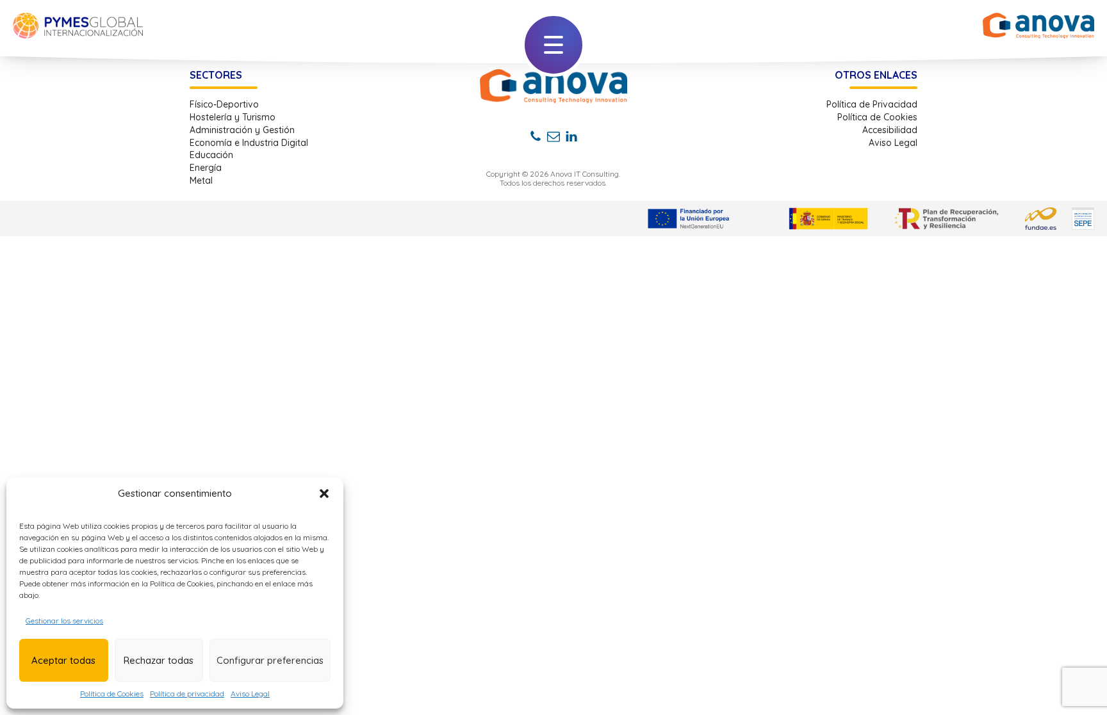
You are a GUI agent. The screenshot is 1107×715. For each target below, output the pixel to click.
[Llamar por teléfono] (535, 136)
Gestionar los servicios (64, 620)
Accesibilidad (889, 130)
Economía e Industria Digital (249, 143)
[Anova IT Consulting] (553, 86)
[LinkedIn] (571, 136)
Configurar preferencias (270, 660)
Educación (211, 155)
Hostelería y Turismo (232, 117)
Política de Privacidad (871, 104)
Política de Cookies (112, 693)
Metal (201, 180)
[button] (324, 493)
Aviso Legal (250, 693)
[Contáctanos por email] (553, 136)
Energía (206, 168)
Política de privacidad (187, 693)
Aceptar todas (63, 660)
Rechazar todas (158, 660)
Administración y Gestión (242, 130)
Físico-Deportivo (224, 104)
